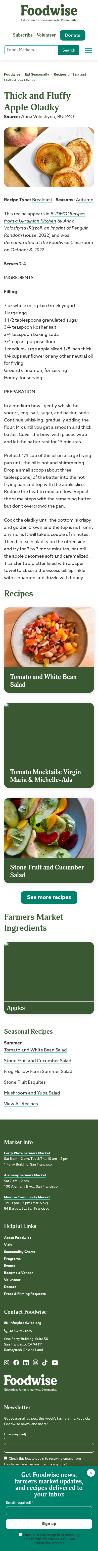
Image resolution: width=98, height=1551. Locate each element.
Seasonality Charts (19, 1252)
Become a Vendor (18, 1273)
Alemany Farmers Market (25, 1175)
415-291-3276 (21, 1331)
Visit (8, 1245)
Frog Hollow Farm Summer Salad (38, 1071)
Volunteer (46, 35)
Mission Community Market (27, 1197)
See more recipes (49, 897)
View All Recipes (21, 1104)
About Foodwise (17, 1238)
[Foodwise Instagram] (6, 1364)
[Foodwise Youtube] (55, 1364)
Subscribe (23, 35)
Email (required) (15, 1437)
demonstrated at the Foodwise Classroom (48, 243)
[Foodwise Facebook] (16, 1364)
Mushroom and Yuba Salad (32, 1093)
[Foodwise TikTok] (44, 1364)
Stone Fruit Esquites (25, 1082)
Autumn (84, 200)
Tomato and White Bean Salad (35, 1050)
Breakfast (42, 200)
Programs (12, 1259)
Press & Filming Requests (25, 1294)
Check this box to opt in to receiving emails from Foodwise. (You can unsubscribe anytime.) (50, 1539)
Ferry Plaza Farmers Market (27, 1153)
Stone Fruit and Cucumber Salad (37, 1061)
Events (9, 1266)
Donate (72, 35)
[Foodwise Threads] (35, 1364)
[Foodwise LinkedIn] (26, 1364)
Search (69, 51)
